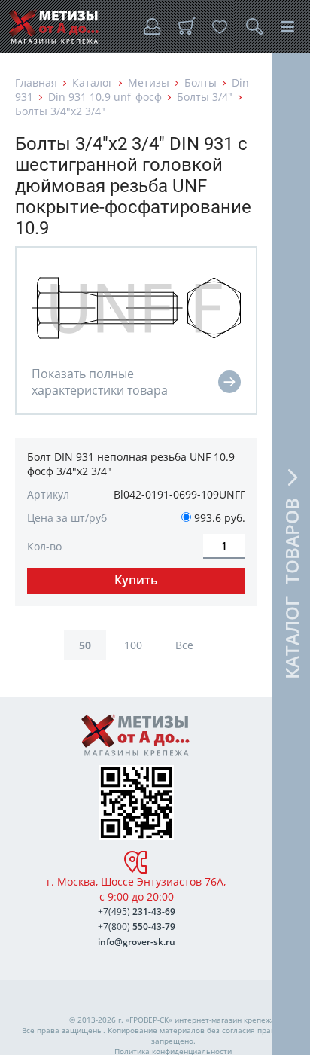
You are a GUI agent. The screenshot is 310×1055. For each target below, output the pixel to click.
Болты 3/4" (204, 97)
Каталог (92, 82)
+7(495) (136, 911)
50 (85, 645)
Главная (36, 82)
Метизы (148, 82)
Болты (200, 82)
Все (184, 645)
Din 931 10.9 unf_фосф (105, 97)
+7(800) (136, 926)
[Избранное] (220, 26)
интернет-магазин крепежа (225, 1019)
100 (133, 645)
